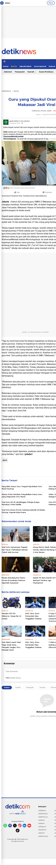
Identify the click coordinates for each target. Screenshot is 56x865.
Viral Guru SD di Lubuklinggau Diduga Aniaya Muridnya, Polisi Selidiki (20, 503)
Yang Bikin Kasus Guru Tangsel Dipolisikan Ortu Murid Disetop (22, 487)
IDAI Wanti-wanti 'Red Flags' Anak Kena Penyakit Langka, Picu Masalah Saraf (11, 646)
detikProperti (43, 836)
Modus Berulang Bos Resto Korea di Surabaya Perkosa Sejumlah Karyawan (13, 580)
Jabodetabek (25, 66)
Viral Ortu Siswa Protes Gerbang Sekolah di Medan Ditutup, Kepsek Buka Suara (23, 511)
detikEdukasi (43, 814)
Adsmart (8, 72)
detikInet (41, 820)
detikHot (41, 823)
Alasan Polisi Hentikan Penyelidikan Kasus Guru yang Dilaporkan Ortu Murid (22, 495)
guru (5, 460)
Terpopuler (20, 72)
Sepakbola (42, 830)
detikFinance (43, 817)
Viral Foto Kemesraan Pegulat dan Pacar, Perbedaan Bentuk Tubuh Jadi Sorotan (15, 549)
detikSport (42, 827)
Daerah (31, 72)
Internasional (40, 66)
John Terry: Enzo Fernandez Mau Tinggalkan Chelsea (33, 616)
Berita (14, 66)
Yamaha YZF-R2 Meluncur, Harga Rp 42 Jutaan (11, 616)
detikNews (6, 91)
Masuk (51, 3)
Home (5, 66)
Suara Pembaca (46, 72)
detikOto (41, 833)
